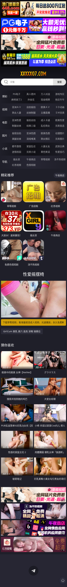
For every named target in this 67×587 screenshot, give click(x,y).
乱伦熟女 (45, 125)
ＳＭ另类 (59, 112)
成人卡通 (45, 120)
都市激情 (16, 146)
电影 (4, 122)
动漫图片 (59, 133)
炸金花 (31, 99)
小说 (4, 148)
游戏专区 (59, 94)
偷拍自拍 (31, 120)
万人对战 (45, 94)
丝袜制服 (31, 112)
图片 (4, 135)
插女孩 (16, 159)
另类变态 (59, 125)
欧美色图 (45, 133)
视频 (4, 109)
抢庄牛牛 (59, 99)
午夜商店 (31, 159)
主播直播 (45, 112)
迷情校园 (16, 151)
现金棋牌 (45, 99)
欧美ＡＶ (45, 107)
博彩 (4, 96)
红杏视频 (16, 164)
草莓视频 (45, 159)
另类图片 (59, 138)
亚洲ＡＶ (16, 107)
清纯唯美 (31, 138)
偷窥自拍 (16, 133)
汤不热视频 (60, 159)
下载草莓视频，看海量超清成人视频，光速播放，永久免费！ (33, 322)
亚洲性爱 (16, 120)
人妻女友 (45, 146)
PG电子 (16, 94)
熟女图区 (45, 138)
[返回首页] (63, 580)
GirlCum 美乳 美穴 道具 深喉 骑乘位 (21, 331)
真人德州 (31, 94)
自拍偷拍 (31, 107)
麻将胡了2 (16, 99)
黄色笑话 (45, 151)
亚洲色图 (31, 133)
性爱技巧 (59, 151)
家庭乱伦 (31, 146)
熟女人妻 (16, 112)
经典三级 (31, 125)
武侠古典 (59, 146)
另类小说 (31, 151)
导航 (4, 161)
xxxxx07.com (33, 73)
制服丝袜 (16, 125)
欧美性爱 (59, 120)
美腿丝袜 (16, 138)
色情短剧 (31, 164)
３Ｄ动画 (59, 107)
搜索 (59, 81)
